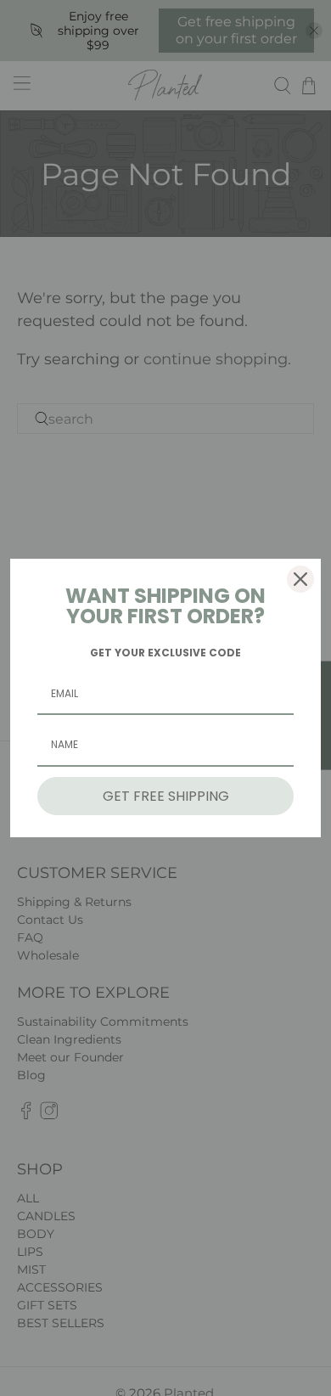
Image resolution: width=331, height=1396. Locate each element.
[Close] (300, 579)
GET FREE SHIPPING (166, 796)
